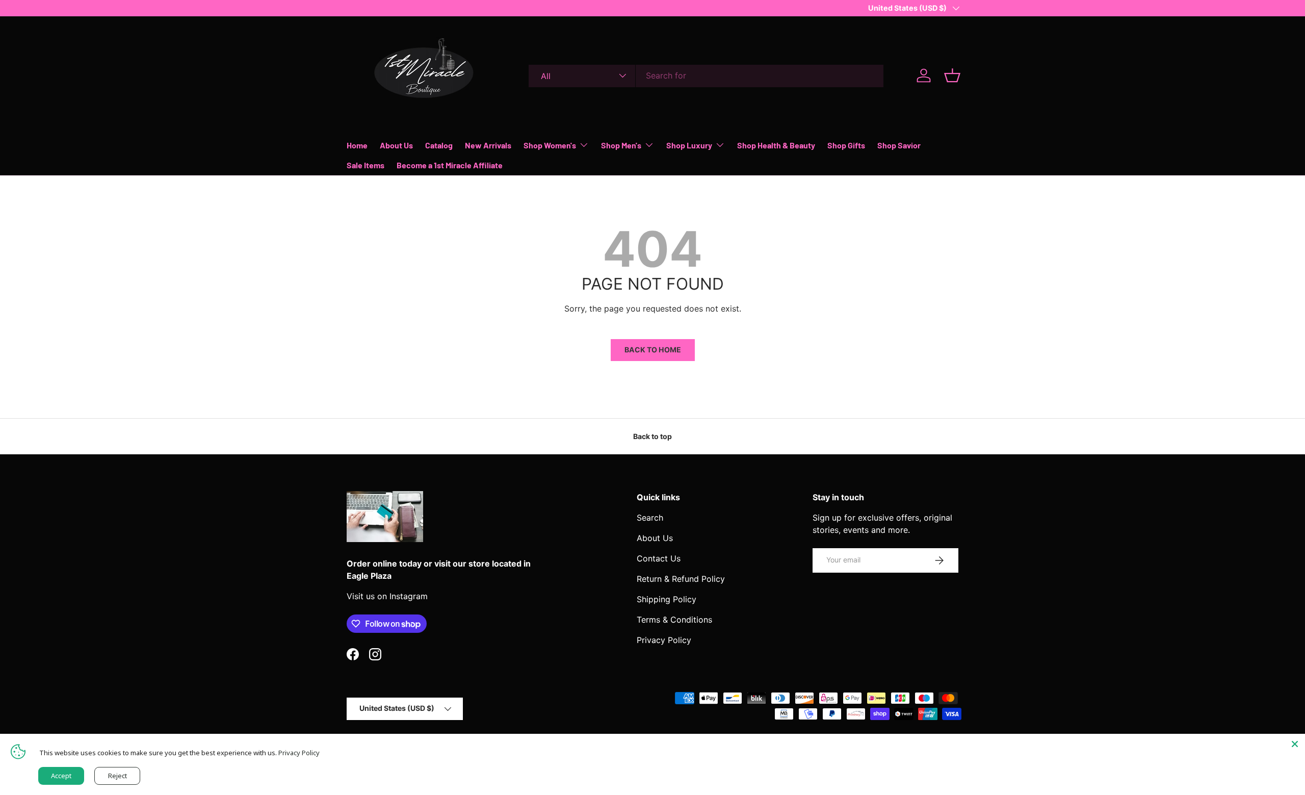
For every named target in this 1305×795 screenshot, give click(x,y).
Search (650, 517)
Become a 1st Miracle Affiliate (450, 165)
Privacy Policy (664, 640)
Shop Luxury (689, 144)
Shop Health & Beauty (776, 144)
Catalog (439, 144)
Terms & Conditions (674, 619)
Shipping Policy (666, 599)
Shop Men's (621, 144)
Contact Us (659, 558)
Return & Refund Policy (681, 579)
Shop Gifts (846, 144)
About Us (396, 144)
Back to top (652, 436)
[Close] (1295, 744)
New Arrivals (488, 144)
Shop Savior (899, 144)
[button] (952, 75)
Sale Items (365, 165)
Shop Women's (550, 144)
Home (357, 144)
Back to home (652, 349)
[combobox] (706, 75)
